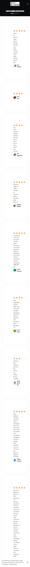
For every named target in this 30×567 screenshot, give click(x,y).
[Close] (27, 562)
